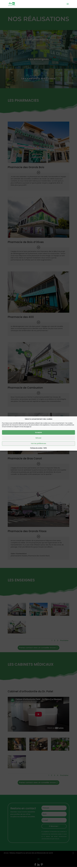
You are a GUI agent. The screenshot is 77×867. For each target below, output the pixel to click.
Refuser (38, 438)
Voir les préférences (38, 443)
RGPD (45, 448)
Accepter (38, 432)
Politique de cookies (36, 448)
